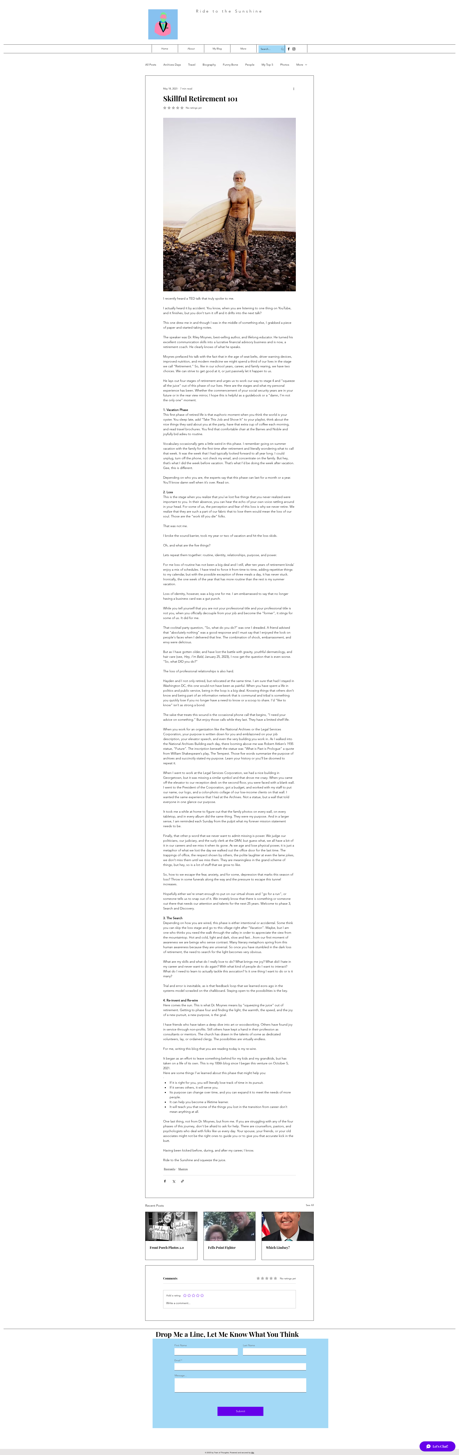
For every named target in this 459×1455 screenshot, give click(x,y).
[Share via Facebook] (165, 1181)
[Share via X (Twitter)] (173, 1181)
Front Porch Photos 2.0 (167, 1247)
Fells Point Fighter (222, 1247)
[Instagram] (294, 49)
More (299, 64)
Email (177, 1360)
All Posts (150, 64)
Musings (183, 1168)
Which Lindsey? (278, 1247)
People (249, 64)
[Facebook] (289, 49)
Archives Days (172, 64)
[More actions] (294, 88)
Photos (284, 64)
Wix (252, 1453)
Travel (191, 64)
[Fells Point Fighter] (229, 1226)
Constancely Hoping (242, 27)
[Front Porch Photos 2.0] (171, 1226)
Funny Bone (230, 64)
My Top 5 (267, 64)
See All (310, 1205)
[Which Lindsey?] (288, 1226)
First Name (180, 1345)
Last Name (249, 1345)
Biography (209, 64)
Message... (181, 1375)
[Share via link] (182, 1181)
